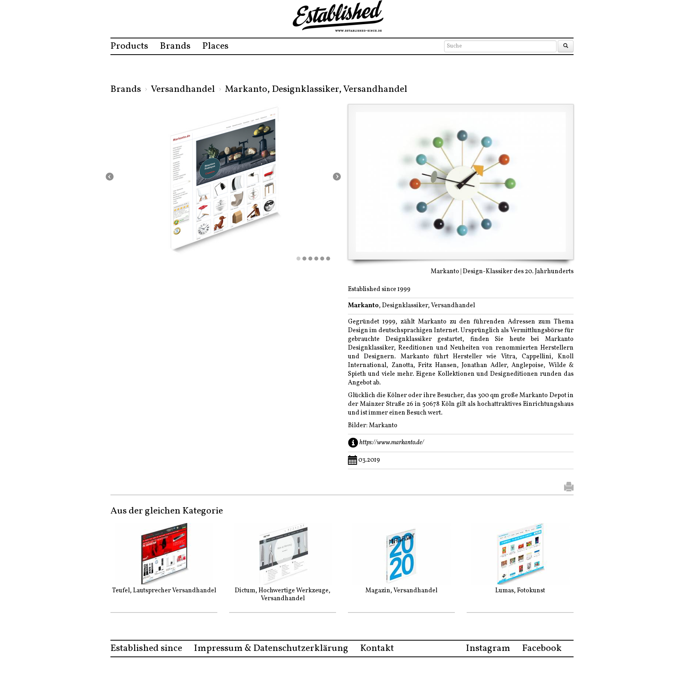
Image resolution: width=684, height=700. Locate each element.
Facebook (542, 648)
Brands (175, 46)
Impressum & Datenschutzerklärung (271, 648)
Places (215, 46)
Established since (146, 648)
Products (129, 46)
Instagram (488, 648)
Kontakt (377, 648)
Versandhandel (183, 89)
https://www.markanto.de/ (391, 442)
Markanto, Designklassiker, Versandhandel (316, 89)
